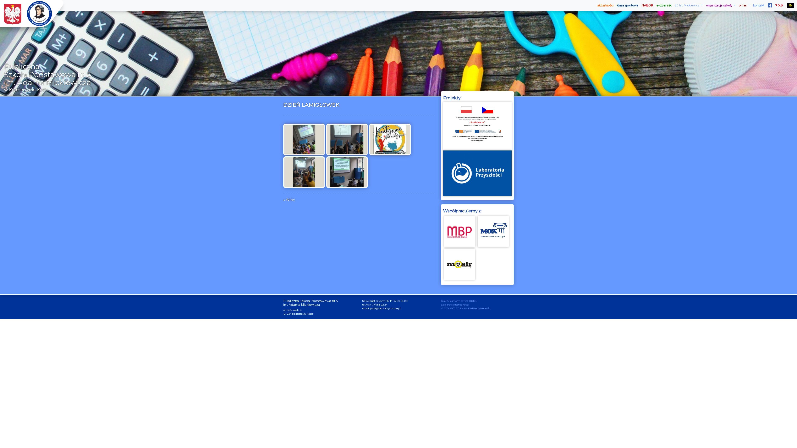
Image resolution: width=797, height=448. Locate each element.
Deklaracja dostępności (455, 304)
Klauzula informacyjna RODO (459, 300)
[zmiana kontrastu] (790, 5)
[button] (688, 5)
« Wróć (289, 200)
